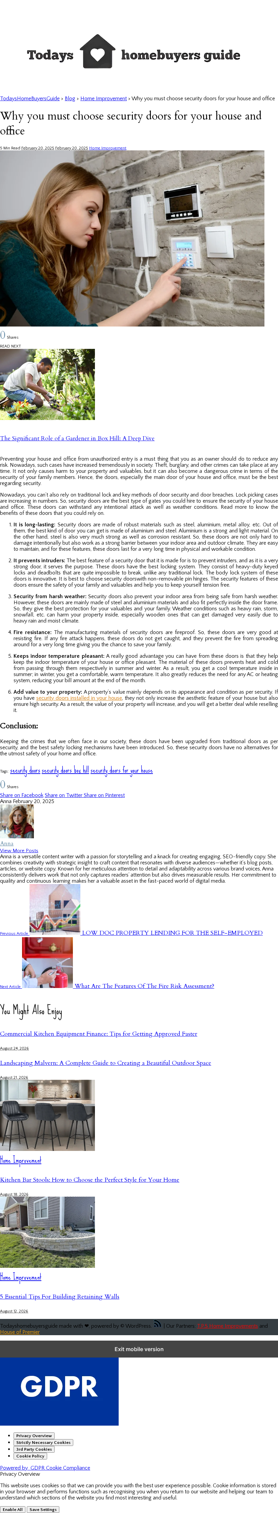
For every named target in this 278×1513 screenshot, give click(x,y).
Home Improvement (107, 148)
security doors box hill (65, 769)
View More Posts (19, 851)
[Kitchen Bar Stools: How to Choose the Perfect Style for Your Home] (47, 1149)
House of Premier (20, 1332)
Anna (7, 843)
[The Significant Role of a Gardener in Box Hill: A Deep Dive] (47, 418)
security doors (25, 769)
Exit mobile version (139, 1349)
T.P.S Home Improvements (227, 1326)
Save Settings (43, 1509)
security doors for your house (122, 769)
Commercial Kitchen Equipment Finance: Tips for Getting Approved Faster (98, 1034)
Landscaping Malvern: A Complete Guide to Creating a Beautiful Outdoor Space (105, 1063)
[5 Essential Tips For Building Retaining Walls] (47, 1266)
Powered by (45, 1468)
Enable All (13, 1509)
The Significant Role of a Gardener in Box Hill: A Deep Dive (77, 438)
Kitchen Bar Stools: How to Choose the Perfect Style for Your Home (89, 1180)
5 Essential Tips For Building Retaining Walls (59, 1297)
